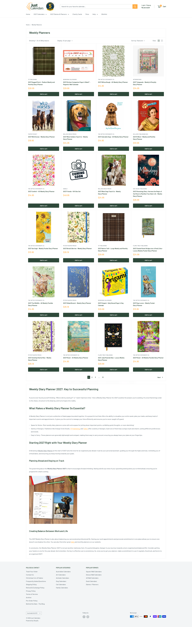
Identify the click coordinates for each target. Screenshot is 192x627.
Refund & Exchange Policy (35, 588)
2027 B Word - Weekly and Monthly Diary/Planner (144, 138)
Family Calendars (62, 588)
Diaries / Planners (92, 584)
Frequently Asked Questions (36, 581)
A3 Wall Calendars (92, 578)
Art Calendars (61, 575)
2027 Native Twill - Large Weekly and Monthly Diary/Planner (113, 250)
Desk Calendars (91, 581)
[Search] (135, 6)
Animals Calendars (62, 578)
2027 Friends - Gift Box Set (72, 191)
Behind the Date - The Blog (35, 604)
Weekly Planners (37, 25)
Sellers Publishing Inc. (140, 134)
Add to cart (43, 94)
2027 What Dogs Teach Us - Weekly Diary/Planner (109, 193)
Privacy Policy (31, 591)
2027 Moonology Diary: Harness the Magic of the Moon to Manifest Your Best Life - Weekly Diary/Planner (147, 194)
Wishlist (104, 14)
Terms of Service (32, 594)
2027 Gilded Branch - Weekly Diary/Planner (77, 303)
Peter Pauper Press (69, 245)
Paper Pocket (32, 134)
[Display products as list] (162, 41)
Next (159, 377)
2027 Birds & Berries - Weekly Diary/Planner (77, 248)
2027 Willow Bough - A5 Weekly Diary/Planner (113, 82)
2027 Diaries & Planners (58, 14)
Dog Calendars (61, 581)
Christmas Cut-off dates (34, 578)
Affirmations (137, 79)
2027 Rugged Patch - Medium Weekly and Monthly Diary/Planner (41, 83)
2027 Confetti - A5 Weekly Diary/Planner (41, 191)
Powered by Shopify (32, 620)
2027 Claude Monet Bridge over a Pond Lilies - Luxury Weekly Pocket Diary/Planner (148, 250)
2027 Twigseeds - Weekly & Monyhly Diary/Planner (144, 83)
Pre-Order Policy (32, 601)
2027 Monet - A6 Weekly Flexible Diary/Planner (148, 358)
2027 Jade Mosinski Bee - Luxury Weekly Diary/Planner (111, 359)
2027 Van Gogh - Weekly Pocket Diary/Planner (43, 248)
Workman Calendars (70, 79)
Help (94, 14)
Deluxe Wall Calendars (94, 575)
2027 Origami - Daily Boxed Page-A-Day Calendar (111, 304)
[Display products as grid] (159, 41)
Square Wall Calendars (94, 571)
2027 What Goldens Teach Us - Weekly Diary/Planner (75, 138)
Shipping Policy (31, 584)
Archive (28, 597)
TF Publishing (32, 79)
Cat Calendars (61, 584)
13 (103, 377)
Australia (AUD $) (32, 613)
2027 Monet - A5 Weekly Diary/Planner (75, 358)
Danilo (65, 189)
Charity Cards (77, 14)
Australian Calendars (63, 571)
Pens (87, 14)
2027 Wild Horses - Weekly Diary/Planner (41, 137)
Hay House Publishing (140, 189)
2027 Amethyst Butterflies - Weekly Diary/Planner (39, 359)
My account (146, 8)
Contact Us (30, 575)
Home (28, 14)
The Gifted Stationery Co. (106, 79)
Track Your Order (32, 571)
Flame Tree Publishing (140, 245)
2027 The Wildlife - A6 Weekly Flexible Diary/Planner (40, 304)
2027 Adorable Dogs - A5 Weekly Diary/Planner (113, 137)
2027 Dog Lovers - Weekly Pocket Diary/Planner (144, 304)
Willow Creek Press (69, 134)
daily (73, 542)
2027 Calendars (39, 14)
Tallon (85, 429)
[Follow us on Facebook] (84, 616)
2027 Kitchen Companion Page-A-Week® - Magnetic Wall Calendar (76, 83)
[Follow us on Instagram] (87, 616)
